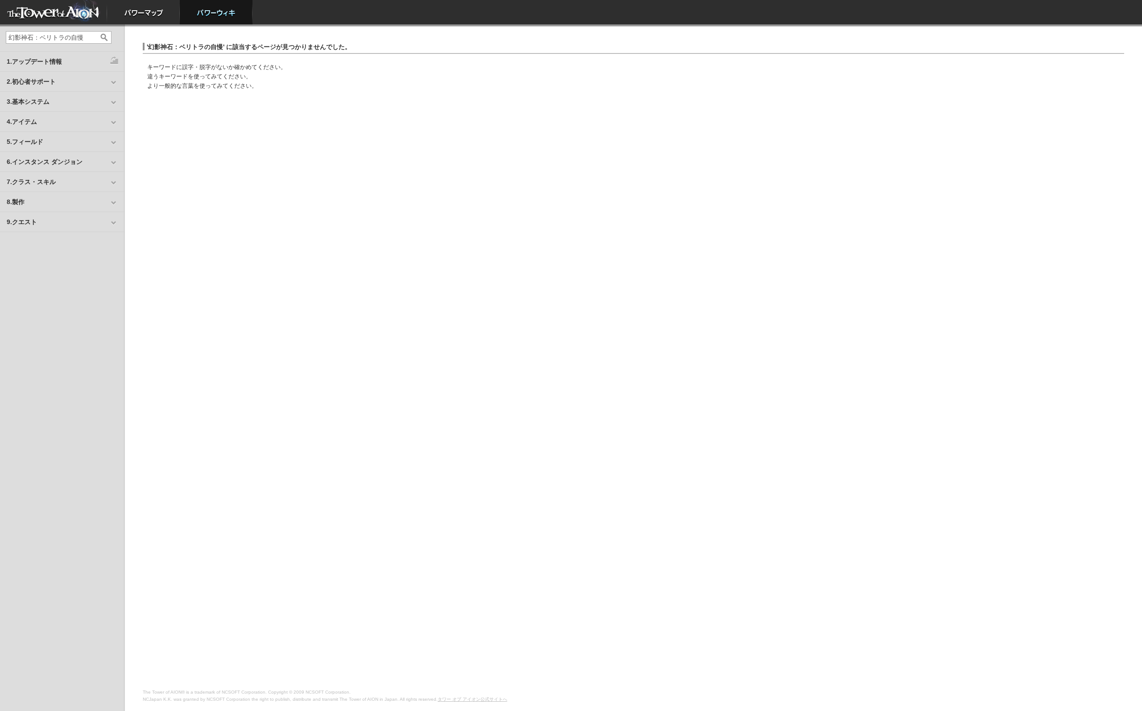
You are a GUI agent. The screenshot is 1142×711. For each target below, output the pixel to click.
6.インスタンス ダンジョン (45, 161)
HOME (53, 12)
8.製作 (16, 201)
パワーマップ (143, 12)
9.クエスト (22, 221)
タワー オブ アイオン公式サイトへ (472, 699)
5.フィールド (25, 141)
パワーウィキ (216, 12)
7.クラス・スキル (31, 181)
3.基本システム (28, 101)
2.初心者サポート (31, 81)
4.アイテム (22, 121)
